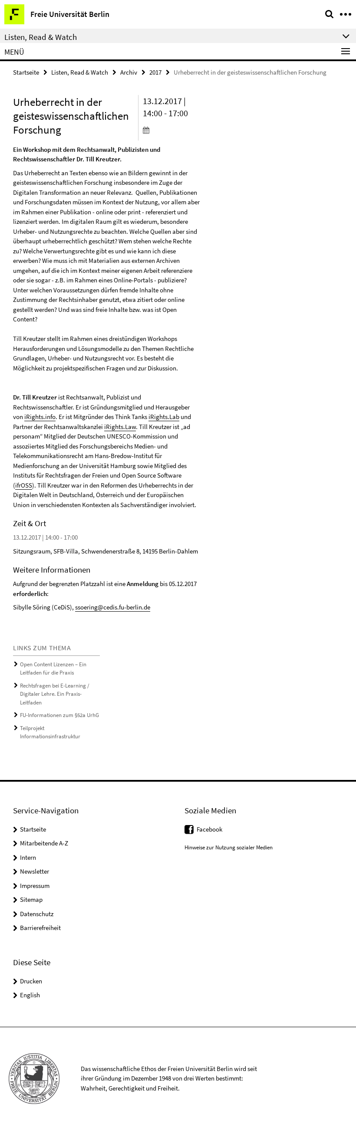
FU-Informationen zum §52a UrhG (59, 715)
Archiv (128, 72)
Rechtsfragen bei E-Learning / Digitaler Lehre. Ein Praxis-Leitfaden (54, 694)
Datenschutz (36, 914)
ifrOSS (23, 485)
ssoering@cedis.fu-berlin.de (112, 607)
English (30, 995)
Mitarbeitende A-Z (44, 843)
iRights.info (40, 417)
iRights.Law (120, 427)
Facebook (209, 829)
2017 (155, 72)
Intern (28, 857)
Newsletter (34, 871)
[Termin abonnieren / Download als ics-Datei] (171, 130)
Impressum (34, 885)
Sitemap (31, 899)
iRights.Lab (163, 417)
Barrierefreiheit (40, 928)
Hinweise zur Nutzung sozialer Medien (229, 847)
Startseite (26, 72)
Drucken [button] (31, 981)
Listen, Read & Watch (79, 72)
